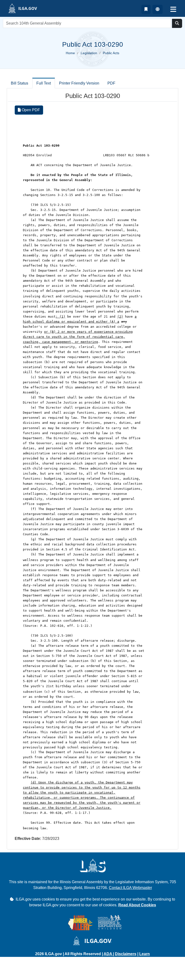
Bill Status (19, 83)
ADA (108, 954)
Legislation (89, 53)
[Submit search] (177, 23)
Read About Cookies (137, 905)
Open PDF (30, 110)
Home (70, 53)
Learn (144, 954)
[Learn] (146, 9)
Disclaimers (125, 954)
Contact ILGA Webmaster (130, 888)
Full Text (43, 83)
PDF (111, 83)
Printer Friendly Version (79, 83)
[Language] (157, 9)
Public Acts (111, 53)
